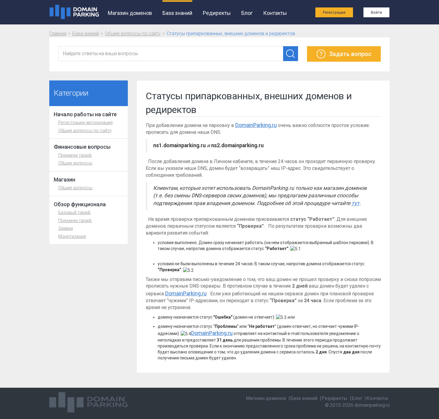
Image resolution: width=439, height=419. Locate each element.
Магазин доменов (130, 13)
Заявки (65, 228)
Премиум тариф (75, 155)
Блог (247, 13)
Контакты (275, 13)
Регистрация (334, 12)
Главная (57, 33)
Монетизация (72, 236)
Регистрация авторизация (85, 122)
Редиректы (217, 13)
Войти (376, 12)
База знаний (177, 13)
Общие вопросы (75, 163)
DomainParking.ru (256, 125)
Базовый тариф (74, 212)
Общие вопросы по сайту (133, 33)
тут (355, 203)
